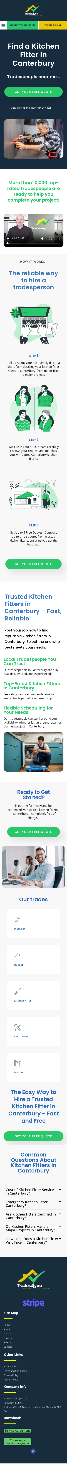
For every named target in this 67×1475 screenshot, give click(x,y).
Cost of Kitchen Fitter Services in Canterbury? (31, 1191)
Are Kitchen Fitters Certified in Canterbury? (31, 1216)
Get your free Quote (33, 91)
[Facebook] (33, 1451)
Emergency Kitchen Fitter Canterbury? (27, 1204)
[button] (3, 25)
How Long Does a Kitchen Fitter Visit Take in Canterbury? (32, 1240)
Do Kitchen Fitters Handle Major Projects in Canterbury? (30, 1228)
